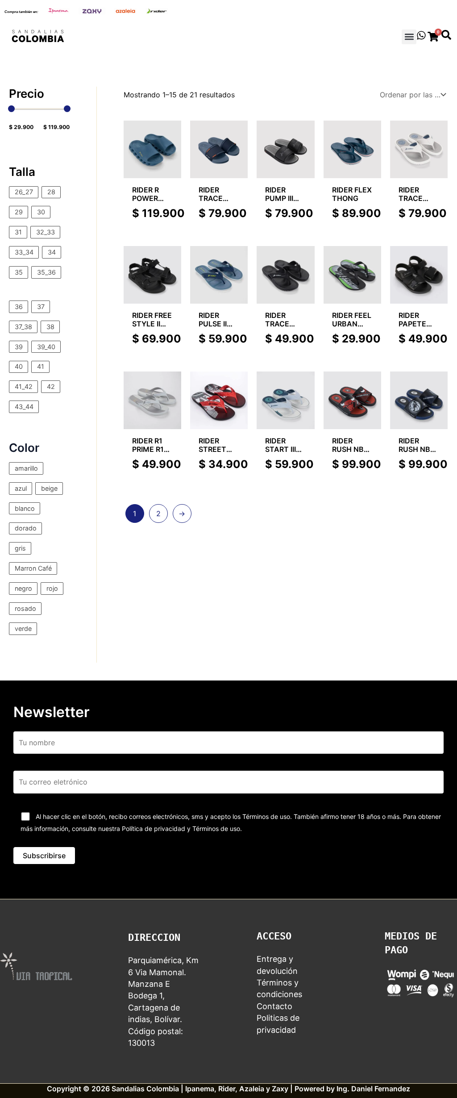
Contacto (274, 1006)
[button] (409, 36)
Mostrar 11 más (35, 286)
